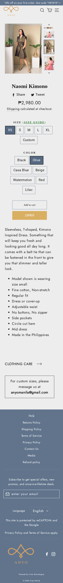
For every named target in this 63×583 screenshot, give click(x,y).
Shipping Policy (31, 429)
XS (10, 130)
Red (42, 180)
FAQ (31, 416)
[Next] (49, 72)
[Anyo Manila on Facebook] (47, 553)
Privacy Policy (31, 442)
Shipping (13, 109)
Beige (40, 170)
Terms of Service (31, 436)
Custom (29, 140)
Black (21, 160)
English (38, 511)
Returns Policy (31, 423)
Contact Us (31, 449)
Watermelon (22, 180)
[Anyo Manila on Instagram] (53, 553)
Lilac (29, 190)
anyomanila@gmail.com (29, 392)
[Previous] (49, 25)
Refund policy (31, 462)
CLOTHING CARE (19, 364)
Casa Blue (21, 170)
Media (32, 455)
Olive (36, 160)
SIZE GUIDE (34, 122)
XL (48, 130)
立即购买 (29, 215)
